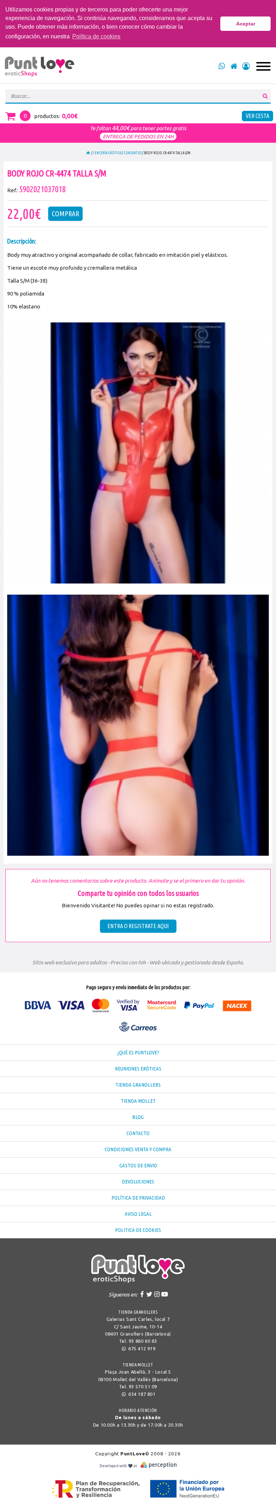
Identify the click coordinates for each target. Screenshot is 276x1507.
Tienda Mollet (138, 1101)
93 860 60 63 (143, 1340)
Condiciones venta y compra (138, 1149)
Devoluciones (138, 1181)
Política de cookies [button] (96, 36)
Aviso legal (138, 1214)
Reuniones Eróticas (138, 1069)
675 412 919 (141, 1348)
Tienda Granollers (138, 1085)
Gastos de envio (138, 1165)
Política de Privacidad (138, 1198)
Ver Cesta (257, 116)
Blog (138, 1117)
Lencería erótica (107, 153)
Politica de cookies (138, 1230)
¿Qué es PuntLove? (138, 1052)
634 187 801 (141, 1394)
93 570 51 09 (143, 1386)
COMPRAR (65, 214)
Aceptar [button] (245, 24)
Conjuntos (133, 153)
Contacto (138, 1133)
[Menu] (263, 66)
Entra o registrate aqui (138, 926)
